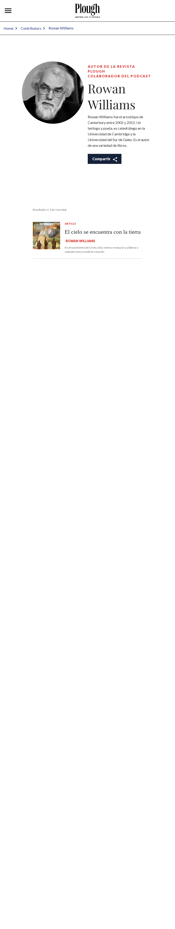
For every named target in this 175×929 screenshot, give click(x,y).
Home (8, 28)
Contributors (31, 28)
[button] (8, 10)
